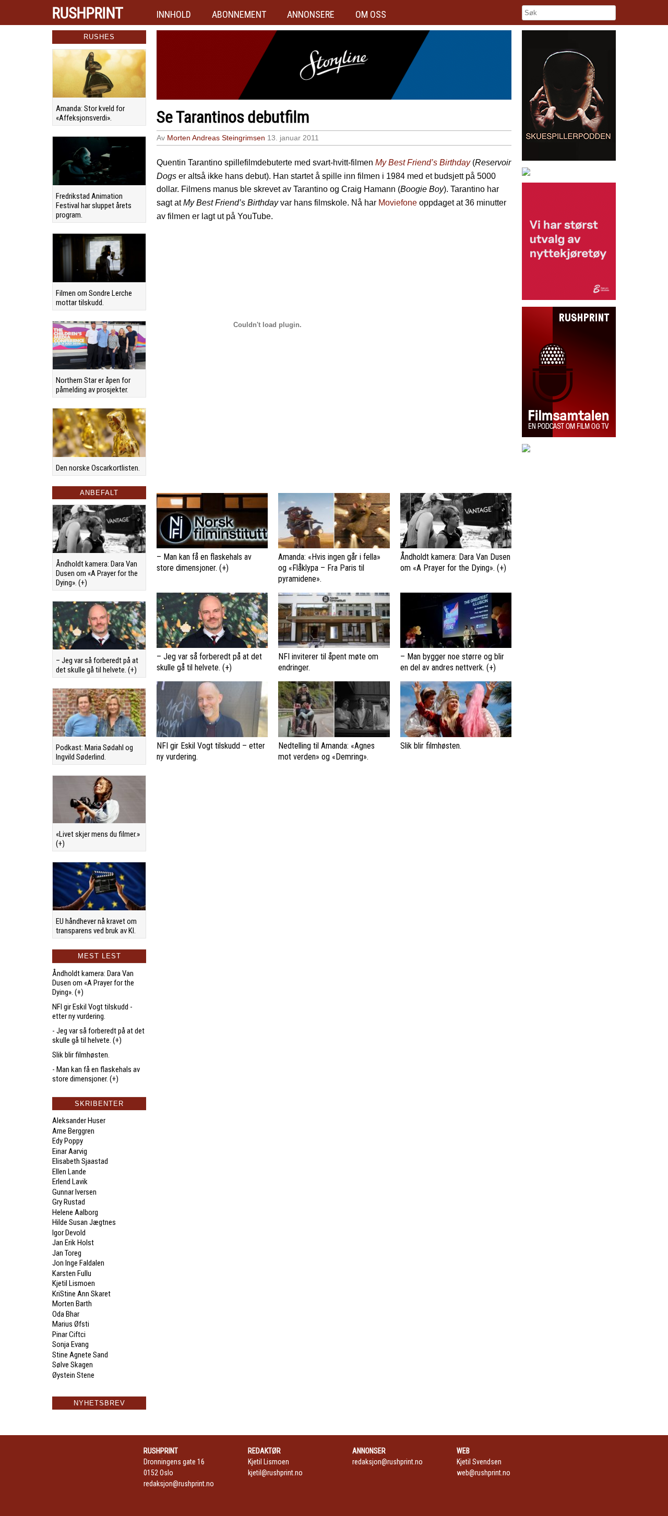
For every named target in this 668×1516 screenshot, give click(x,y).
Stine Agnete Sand (80, 1354)
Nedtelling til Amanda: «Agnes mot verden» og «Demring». (326, 751)
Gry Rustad (68, 1202)
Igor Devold (69, 1232)
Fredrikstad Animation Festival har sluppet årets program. (94, 205)
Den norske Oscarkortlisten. (98, 468)
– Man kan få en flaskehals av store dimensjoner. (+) (204, 562)
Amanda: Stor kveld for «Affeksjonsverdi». (90, 113)
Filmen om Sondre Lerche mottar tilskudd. (94, 297)
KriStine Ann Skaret (81, 1293)
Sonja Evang (70, 1344)
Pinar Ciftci (69, 1334)
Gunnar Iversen (74, 1192)
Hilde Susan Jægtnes (84, 1222)
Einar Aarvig (69, 1151)
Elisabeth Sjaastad (80, 1161)
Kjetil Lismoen (73, 1283)
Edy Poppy (67, 1141)
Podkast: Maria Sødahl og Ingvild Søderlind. (94, 752)
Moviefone (397, 202)
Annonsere (311, 14)
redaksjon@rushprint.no (179, 1483)
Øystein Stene (73, 1375)
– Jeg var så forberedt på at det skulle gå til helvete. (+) (97, 665)
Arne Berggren (73, 1131)
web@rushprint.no (483, 1473)
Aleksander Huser (78, 1120)
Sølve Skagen (72, 1364)
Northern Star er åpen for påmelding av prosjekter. (93, 385)
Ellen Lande (69, 1171)
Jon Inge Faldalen (78, 1263)
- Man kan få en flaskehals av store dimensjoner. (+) (96, 1074)
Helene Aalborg (75, 1212)
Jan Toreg (66, 1253)
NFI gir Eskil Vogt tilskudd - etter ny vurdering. (92, 1011)
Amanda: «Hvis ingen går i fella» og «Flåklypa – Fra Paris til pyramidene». (329, 568)
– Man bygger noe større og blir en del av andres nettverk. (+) (452, 662)
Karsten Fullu (71, 1273)
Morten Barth (72, 1303)
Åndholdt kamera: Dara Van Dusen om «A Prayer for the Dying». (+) (97, 573)
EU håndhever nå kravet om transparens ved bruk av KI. (96, 926)
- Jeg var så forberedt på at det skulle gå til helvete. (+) (98, 1035)
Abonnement (239, 14)
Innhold (174, 14)
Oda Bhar (65, 1314)
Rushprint (87, 13)
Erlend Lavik (70, 1181)
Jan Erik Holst (73, 1242)
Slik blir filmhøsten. (81, 1055)
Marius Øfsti (70, 1324)
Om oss (370, 14)
